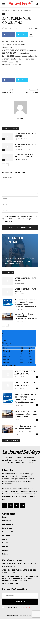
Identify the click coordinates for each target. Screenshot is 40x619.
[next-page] (7, 164)
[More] (31, 34)
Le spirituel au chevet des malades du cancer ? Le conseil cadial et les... (25, 428)
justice (23, 462)
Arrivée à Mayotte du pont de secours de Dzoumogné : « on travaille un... (25, 414)
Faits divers (6, 460)
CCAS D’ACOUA (32, 93)
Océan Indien (17, 460)
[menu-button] (3, 3)
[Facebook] (4, 505)
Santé (34, 460)
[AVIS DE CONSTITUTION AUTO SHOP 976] (7, 136)
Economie (8, 458)
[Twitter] (16, 505)
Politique (27, 460)
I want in (18, 602)
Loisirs (30, 462)
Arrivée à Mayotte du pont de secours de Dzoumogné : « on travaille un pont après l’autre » (26, 316)
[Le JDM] (3, 29)
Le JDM (9, 28)
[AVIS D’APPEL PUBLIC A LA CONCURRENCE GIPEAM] (7, 157)
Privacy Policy (27, 607)
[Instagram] (10, 505)
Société (10, 462)
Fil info (4, 583)
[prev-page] (3, 164)
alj (9, 11)
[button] (37, 4)
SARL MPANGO (7, 93)
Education (17, 458)
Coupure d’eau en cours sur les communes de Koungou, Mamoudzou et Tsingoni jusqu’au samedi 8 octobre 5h (20, 578)
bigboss (17, 139)
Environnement (28, 458)
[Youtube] (22, 505)
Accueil (4, 11)
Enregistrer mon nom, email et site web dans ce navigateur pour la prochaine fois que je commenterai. (19, 218)
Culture (17, 462)
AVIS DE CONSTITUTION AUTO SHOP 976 (19, 564)
